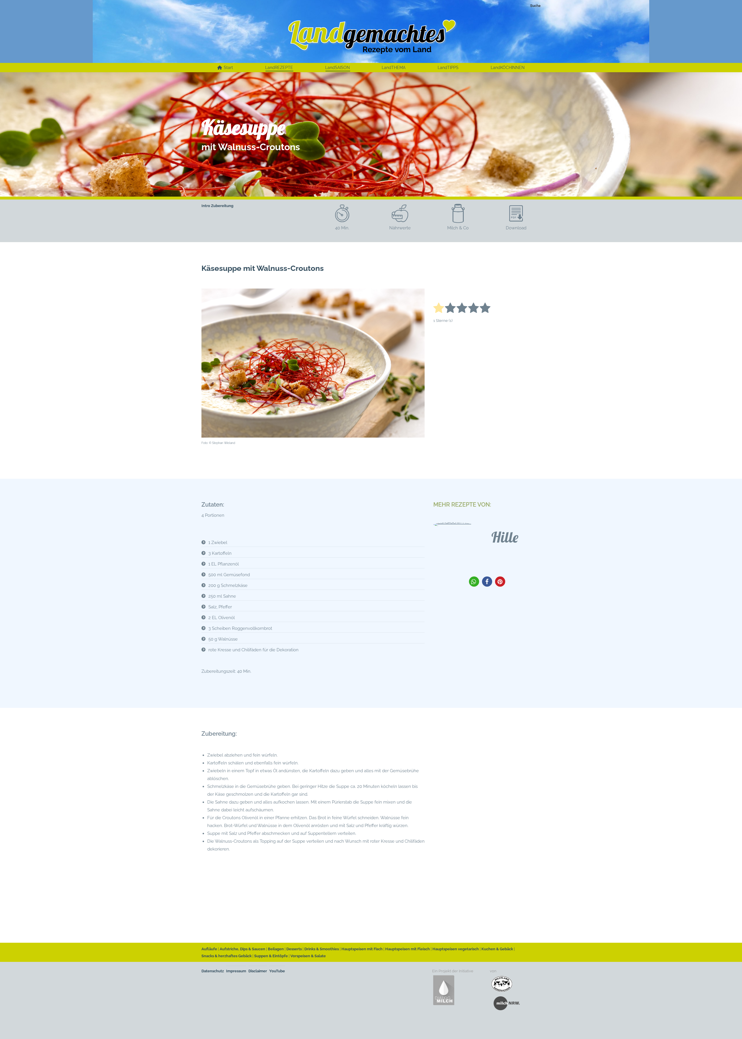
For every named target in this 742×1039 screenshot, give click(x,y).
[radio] (438, 308)
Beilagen (276, 949)
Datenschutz (212, 971)
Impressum (236, 971)
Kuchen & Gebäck (497, 949)
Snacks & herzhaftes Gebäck (226, 956)
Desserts (294, 949)
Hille (504, 537)
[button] (474, 581)
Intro (205, 206)
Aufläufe (209, 949)
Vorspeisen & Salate (308, 956)
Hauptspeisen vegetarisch (455, 949)
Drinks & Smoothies (321, 949)
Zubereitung (222, 206)
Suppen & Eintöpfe (271, 956)
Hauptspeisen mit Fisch (362, 949)
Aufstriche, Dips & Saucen (242, 949)
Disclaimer (257, 971)
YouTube (277, 971)
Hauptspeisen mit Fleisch (407, 949)
